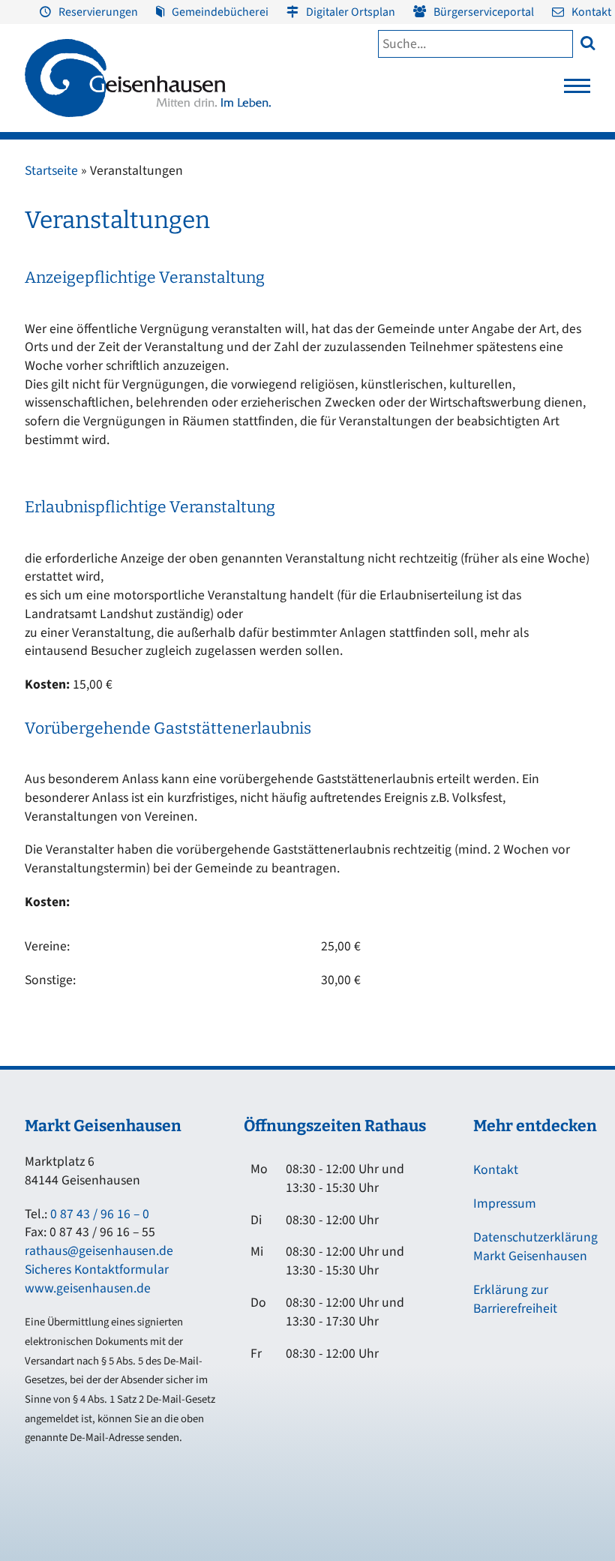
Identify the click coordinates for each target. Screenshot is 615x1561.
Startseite (51, 170)
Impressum (504, 1203)
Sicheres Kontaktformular (97, 1269)
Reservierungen (98, 12)
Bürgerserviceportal (484, 12)
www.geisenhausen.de (88, 1288)
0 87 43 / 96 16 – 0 (99, 1214)
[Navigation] (577, 90)
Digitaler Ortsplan (350, 12)
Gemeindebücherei (220, 12)
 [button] (587, 42)
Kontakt (591, 12)
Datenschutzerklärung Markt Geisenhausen (535, 1246)
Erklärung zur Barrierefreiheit (515, 1299)
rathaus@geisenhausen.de (99, 1250)
